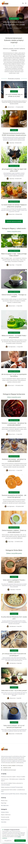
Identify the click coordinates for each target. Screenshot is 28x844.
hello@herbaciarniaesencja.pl (9, 770)
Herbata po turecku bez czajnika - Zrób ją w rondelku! (13, 776)
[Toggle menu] (25, 3)
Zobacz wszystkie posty (14, 231)
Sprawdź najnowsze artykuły (14, 221)
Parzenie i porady (14, 166)
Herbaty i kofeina (5, 812)
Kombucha (14, 130)
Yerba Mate (14, 91)
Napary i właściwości (14, 250)
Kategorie (4, 809)
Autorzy (3, 797)
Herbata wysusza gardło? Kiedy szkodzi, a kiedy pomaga (14, 793)
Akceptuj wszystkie (20, 840)
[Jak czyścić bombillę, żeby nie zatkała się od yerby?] (14, 89)
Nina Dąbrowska (4, 805)
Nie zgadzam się (8, 840)
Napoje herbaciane (14, 201)
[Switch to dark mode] (23, 3)
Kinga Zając (3, 803)
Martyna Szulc (4, 800)
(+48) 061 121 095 (7, 767)
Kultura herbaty (14, 18)
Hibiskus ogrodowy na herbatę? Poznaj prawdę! (12, 787)
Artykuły (3, 773)
